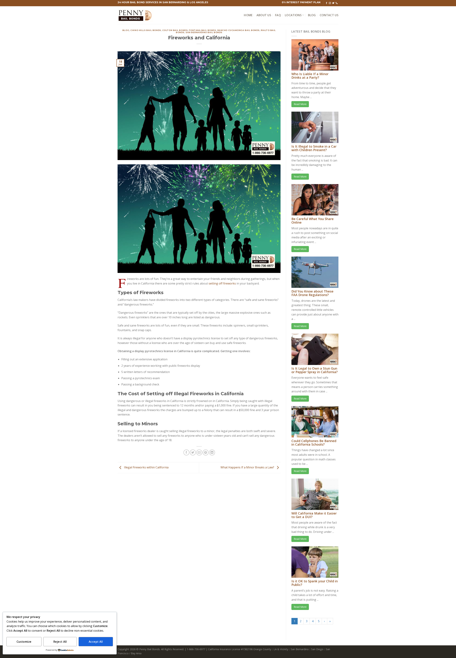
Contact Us (329, 15)
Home (248, 15)
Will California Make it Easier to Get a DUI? (314, 515)
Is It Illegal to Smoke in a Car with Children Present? (313, 148)
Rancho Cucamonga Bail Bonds (238, 30)
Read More (300, 104)
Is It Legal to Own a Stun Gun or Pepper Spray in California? (314, 370)
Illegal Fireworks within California (146, 467)
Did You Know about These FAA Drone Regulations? (312, 293)
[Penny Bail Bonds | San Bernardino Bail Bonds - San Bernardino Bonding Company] (135, 15)
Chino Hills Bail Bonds (145, 30)
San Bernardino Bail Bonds (204, 32)
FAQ (278, 15)
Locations (293, 15)
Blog (312, 15)
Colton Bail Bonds (175, 30)
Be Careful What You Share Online (312, 220)
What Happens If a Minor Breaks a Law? (248, 467)
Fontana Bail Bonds (202, 30)
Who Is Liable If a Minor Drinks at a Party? (309, 76)
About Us (263, 15)
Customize (24, 642)
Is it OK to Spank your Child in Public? (314, 583)
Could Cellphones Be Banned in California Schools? (313, 442)
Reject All (60, 642)
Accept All (96, 642)
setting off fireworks (222, 283)
